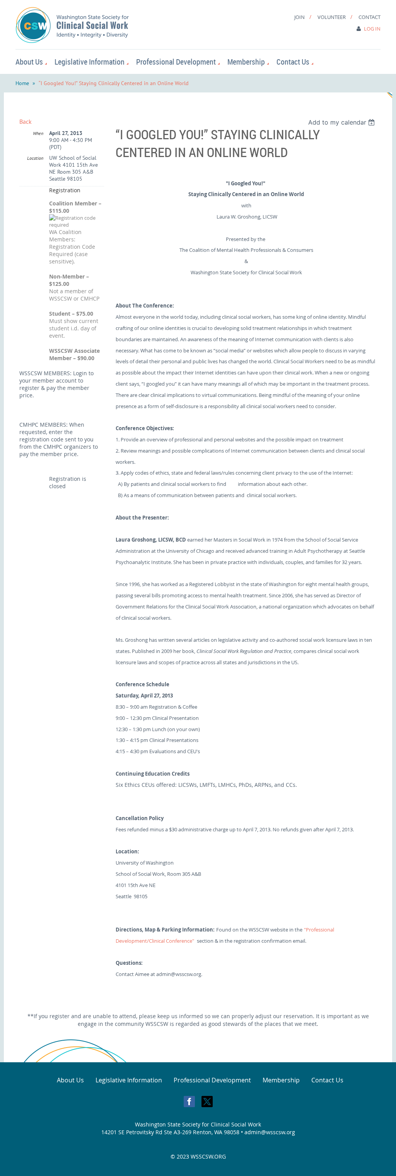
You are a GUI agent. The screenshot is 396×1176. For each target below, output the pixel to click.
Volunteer (331, 17)
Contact (369, 17)
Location (35, 158)
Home (22, 83)
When (38, 133)
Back (25, 121)
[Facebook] (189, 1101)
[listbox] (342, 122)
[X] (207, 1101)
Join (299, 17)
